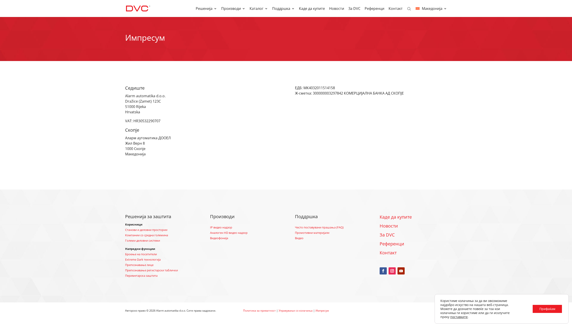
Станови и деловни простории (146, 230)
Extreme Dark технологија (143, 259)
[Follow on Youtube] (401, 270)
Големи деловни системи (142, 240)
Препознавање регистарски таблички (151, 270)
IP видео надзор (221, 227)
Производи (231, 9)
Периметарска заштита (141, 276)
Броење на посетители (141, 254)
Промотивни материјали (312, 233)
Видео (299, 238)
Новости (336, 9)
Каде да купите (312, 9)
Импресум (322, 310)
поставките (459, 317)
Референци (374, 9)
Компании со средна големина (146, 235)
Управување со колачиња (296, 310)
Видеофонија (219, 238)
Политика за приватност (259, 310)
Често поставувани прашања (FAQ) (319, 227)
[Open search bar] (409, 8)
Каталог (256, 9)
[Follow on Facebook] (383, 270)
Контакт (396, 9)
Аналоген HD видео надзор (229, 233)
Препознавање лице (139, 265)
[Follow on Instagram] (392, 270)
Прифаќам (547, 309)
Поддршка (281, 9)
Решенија (204, 9)
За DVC (354, 9)
